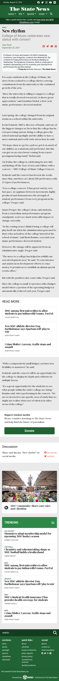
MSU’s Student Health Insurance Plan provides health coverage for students (26, 598)
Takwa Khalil (10, 604)
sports (4, 647)
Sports (30, 13)
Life (20, 13)
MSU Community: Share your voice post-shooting (30, 507)
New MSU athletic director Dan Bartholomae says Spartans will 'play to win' (27, 328)
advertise (25, 647)
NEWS (4, 27)
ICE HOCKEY (9, 531)
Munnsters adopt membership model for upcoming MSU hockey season (27, 535)
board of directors (29, 650)
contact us (45, 647)
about (24, 644)
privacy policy (27, 656)
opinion (5, 653)
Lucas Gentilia (12, 317)
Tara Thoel (6, 45)
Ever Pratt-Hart (12, 335)
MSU (6, 563)
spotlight (5, 650)
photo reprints (27, 653)
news (4, 644)
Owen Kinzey (10, 556)
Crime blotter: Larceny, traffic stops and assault (28, 346)
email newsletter (47, 650)
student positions (29, 665)
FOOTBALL (8, 547)
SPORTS (7, 579)
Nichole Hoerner (33, 69)
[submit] (55, 633)
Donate (29, 431)
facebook (52, 452)
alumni (44, 644)
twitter (51, 456)
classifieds (6, 656)
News (11, 13)
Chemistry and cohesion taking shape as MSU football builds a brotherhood (27, 551)
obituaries (6, 660)
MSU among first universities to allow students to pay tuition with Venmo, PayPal (29, 312)
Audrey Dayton (11, 540)
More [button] (42, 13)
